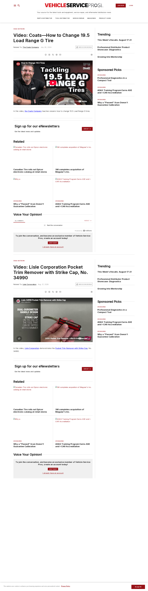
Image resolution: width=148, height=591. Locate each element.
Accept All (138, 587)
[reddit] (57, 55)
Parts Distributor (44, 18)
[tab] (19, 220)
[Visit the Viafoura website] (87, 231)
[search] (18, 5)
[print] (92, 55)
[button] (14, 5)
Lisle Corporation (29, 284)
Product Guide (105, 18)
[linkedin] (49, 55)
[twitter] (53, 55)
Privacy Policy (65, 586)
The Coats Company (31, 47)
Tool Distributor (62, 18)
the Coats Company (33, 111)
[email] (60, 55)
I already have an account (53, 247)
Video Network (19, 29)
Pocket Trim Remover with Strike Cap (71, 348)
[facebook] (46, 55)
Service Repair (78, 18)
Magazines (91, 18)
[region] (53, 226)
